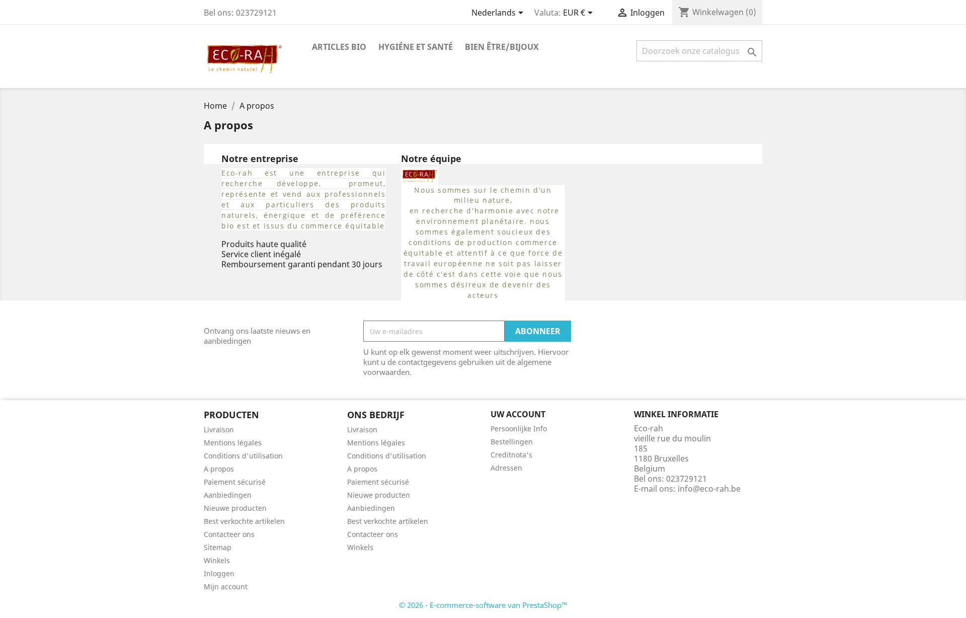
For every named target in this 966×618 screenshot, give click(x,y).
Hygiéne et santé (415, 46)
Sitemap (217, 547)
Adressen (506, 468)
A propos (219, 469)
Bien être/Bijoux (502, 46)
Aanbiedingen (228, 495)
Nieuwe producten (235, 508)
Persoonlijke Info (519, 428)
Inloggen (219, 573)
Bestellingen (512, 441)
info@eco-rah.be (709, 488)
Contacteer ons (229, 534)
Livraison (219, 429)
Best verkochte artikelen (244, 521)
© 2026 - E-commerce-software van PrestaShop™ (483, 605)
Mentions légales (233, 442)
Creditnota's (511, 454)
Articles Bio (339, 46)
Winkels (217, 560)
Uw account (518, 414)
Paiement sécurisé (235, 482)
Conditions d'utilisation (243, 455)
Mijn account (226, 586)
